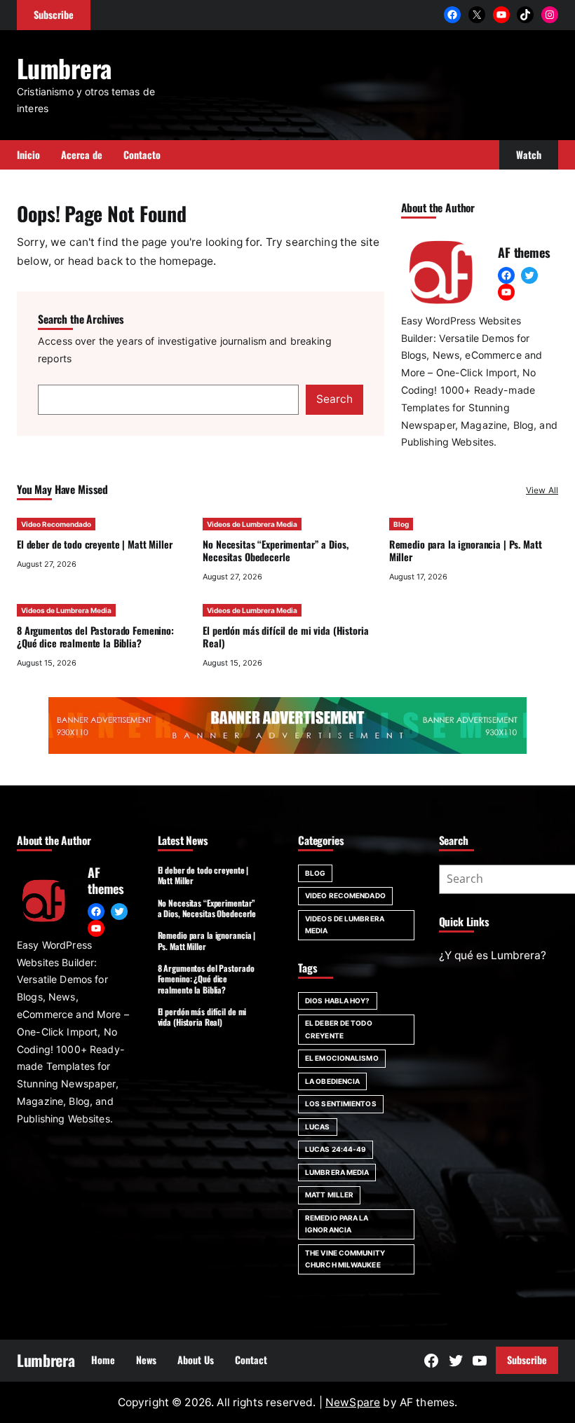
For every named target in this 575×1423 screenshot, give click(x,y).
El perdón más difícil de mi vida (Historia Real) (285, 636)
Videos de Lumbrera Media (252, 524)
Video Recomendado (56, 524)
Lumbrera (64, 67)
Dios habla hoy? (337, 1000)
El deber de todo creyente (338, 1029)
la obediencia (332, 1081)
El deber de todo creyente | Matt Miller (94, 544)
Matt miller (329, 1194)
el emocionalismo (342, 1058)
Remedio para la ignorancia (337, 1224)
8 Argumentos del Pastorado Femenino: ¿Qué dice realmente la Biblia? (95, 636)
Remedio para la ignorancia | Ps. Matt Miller (465, 550)
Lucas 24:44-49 (335, 1149)
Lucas (317, 1126)
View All (542, 490)
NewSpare (352, 1402)
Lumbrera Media (337, 1172)
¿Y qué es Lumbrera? (492, 955)
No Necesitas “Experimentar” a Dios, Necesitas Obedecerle (275, 550)
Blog (401, 524)
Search (334, 399)
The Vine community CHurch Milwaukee (345, 1259)
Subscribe (527, 1359)
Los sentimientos (341, 1103)
